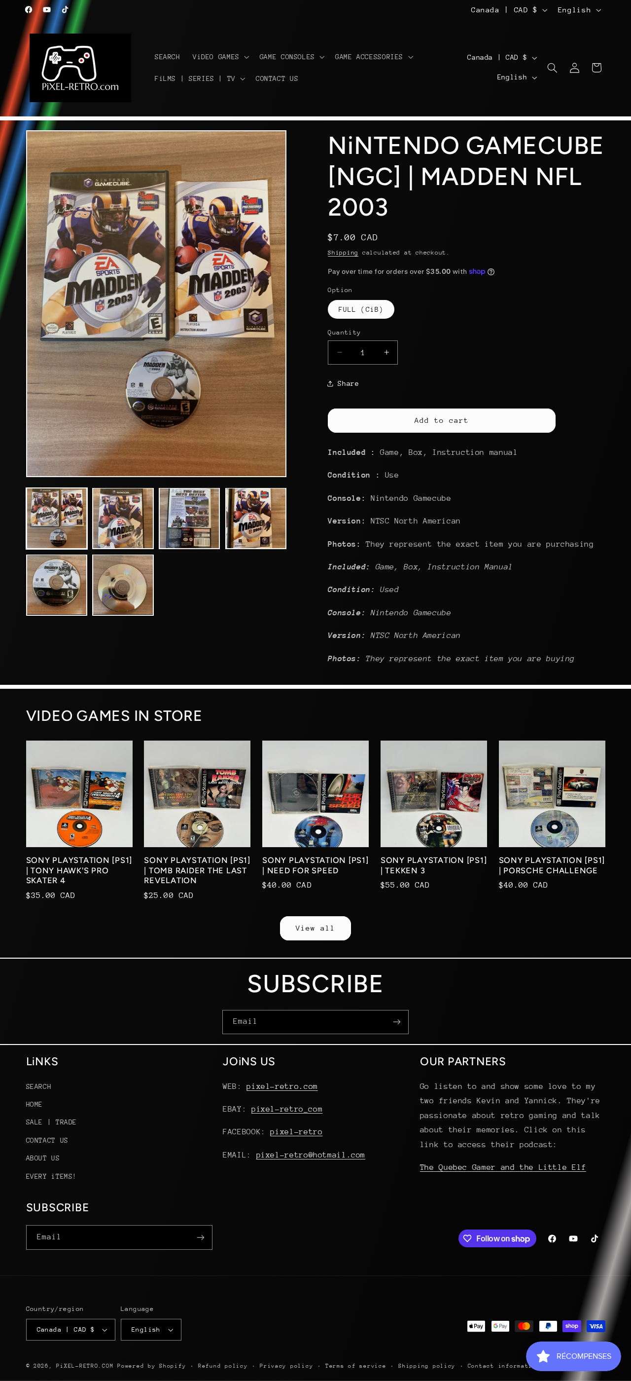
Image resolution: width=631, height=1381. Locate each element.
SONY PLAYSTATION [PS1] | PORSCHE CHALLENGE (552, 865)
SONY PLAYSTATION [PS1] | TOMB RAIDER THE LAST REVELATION (197, 871)
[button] (219, 57)
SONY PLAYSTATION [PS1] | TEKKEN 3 (434, 865)
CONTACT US (47, 1140)
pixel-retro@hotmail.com (311, 1154)
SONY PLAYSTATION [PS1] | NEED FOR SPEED (315, 865)
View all (315, 927)
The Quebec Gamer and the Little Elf (503, 1167)
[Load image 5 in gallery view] (56, 584)
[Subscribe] (397, 1022)
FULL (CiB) (361, 309)
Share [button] (348, 383)
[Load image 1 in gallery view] (56, 518)
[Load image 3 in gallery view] (189, 518)
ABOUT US (43, 1158)
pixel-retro (296, 1131)
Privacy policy (286, 1366)
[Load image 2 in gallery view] (122, 518)
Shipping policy (427, 1366)
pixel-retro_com (286, 1109)
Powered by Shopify (151, 1366)
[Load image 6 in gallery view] (122, 584)
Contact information (504, 1366)
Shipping (343, 252)
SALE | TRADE (51, 1122)
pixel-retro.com (281, 1086)
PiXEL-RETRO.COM (84, 1366)
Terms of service (355, 1366)
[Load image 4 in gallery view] (255, 518)
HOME (34, 1104)
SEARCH (39, 1086)
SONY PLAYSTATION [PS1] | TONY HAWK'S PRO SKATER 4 (79, 871)
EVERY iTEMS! (51, 1176)
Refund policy (223, 1366)
